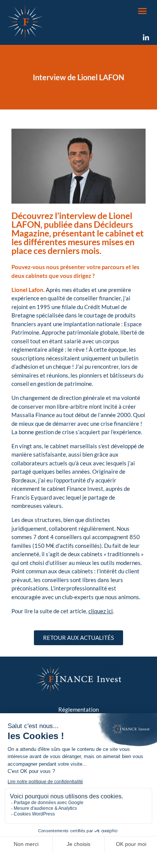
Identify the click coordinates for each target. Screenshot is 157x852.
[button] (142, 11)
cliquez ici (100, 611)
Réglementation (78, 709)
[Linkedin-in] (146, 37)
